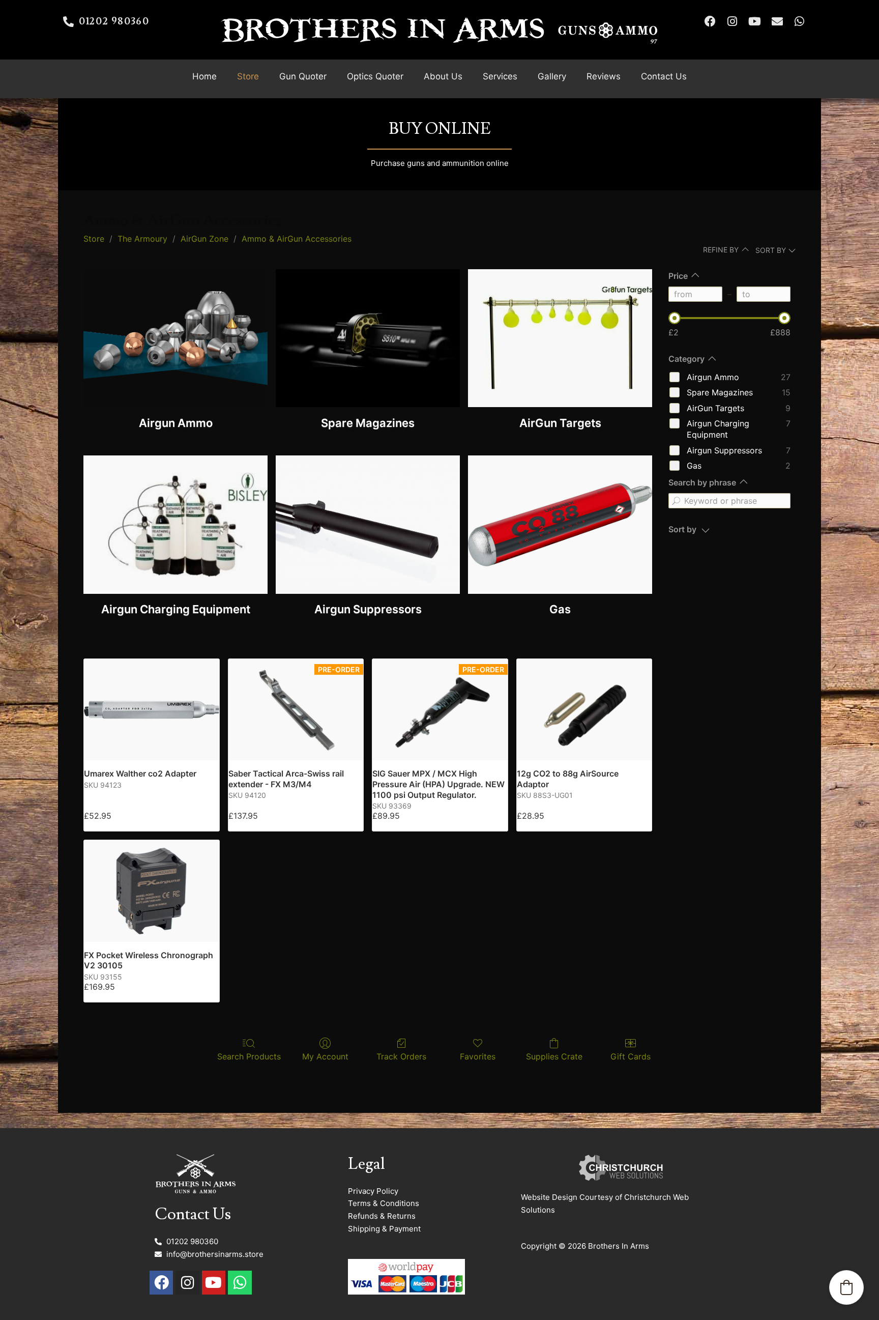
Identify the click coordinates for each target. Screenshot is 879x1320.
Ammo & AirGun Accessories (296, 239)
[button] (846, 1287)
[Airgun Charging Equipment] (175, 524)
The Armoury (142, 239)
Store (248, 76)
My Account (325, 1056)
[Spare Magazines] (368, 338)
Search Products (249, 1056)
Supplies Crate (554, 1056)
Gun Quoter (303, 76)
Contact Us (664, 76)
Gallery (552, 76)
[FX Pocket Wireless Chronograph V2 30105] (151, 890)
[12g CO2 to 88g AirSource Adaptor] (584, 709)
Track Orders (401, 1056)
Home (204, 76)
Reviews (604, 76)
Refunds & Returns (382, 1216)
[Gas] (560, 524)
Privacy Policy (373, 1191)
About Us (443, 76)
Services (500, 76)
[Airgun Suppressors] (368, 524)
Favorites (477, 1056)
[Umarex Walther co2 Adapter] (151, 709)
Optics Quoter (375, 76)
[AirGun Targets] (560, 338)
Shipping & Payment (384, 1228)
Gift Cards (630, 1056)
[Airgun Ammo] (175, 338)
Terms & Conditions (383, 1203)
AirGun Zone (204, 239)
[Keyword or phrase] (676, 500)
